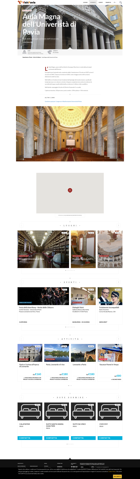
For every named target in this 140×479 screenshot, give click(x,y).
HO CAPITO (117, 476)
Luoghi (85, 2)
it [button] (114, 2)
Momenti (93, 2)
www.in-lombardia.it (21, 466)
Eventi (101, 2)
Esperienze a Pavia (27, 57)
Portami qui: (70, 215)
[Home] (26, 2)
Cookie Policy (112, 471)
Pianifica (108, 2)
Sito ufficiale (55, 52)
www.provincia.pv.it (34, 466)
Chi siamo (46, 466)
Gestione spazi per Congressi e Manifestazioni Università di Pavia (63, 101)
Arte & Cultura (37, 57)
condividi (108, 42)
